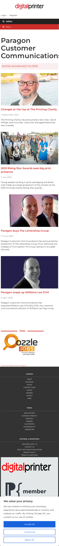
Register (13, 15)
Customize (29, 532)
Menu (9, 21)
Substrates (29, 424)
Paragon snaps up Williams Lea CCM (25, 292)
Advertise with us (29, 444)
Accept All (29, 524)
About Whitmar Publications (29, 450)
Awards (29, 393)
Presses (29, 421)
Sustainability (29, 427)
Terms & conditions (29, 455)
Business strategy (29, 416)
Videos (29, 390)
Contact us (29, 447)
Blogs (29, 385)
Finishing (29, 418)
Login (3, 15)
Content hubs (29, 387)
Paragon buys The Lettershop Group (25, 230)
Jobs (22, 330)
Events (29, 396)
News (29, 379)
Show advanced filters (20, 66)
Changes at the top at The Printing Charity (29, 109)
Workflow (29, 429)
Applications (29, 413)
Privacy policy (29, 452)
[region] (29, 521)
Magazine (29, 382)
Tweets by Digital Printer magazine (14, 365)
